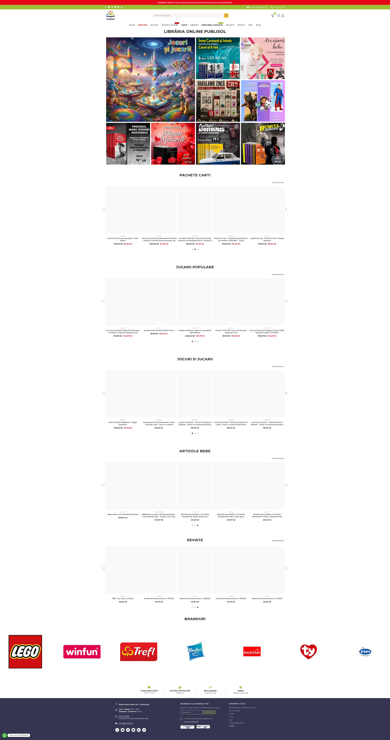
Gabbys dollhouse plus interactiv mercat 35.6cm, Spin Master (231, 331)
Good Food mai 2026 (195, 598)
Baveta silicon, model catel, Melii (231, 514)
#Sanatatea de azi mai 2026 (231, 598)
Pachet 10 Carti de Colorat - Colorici (267, 238)
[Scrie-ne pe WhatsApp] (4, 735)
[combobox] (188, 15)
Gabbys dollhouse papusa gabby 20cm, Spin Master (195, 331)
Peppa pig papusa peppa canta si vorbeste (159, 423)
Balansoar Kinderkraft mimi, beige (123, 514)
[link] (149, 690)
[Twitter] (121, 7)
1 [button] (192, 249)
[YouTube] (118, 7)
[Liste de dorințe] (279, 15)
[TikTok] (115, 7)
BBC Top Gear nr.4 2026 (122, 598)
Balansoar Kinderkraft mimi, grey (159, 514)
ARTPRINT (123, 596)
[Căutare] (190, 15)
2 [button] (195, 249)
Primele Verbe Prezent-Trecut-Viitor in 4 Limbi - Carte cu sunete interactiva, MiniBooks (267, 423)
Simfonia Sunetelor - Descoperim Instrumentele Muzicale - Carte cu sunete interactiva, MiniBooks (195, 423)
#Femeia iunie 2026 (159, 598)
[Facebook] (106, 7)
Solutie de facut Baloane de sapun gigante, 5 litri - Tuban (231, 423)
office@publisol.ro (126, 723)
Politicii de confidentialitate (191, 721)
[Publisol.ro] (82, 652)
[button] (104, 209)
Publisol (123, 236)
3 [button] (197, 249)
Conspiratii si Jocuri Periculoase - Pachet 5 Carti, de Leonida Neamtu (195, 239)
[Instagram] (109, 7)
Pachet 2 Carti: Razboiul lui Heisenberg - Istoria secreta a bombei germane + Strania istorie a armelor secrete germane (159, 239)
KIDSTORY (231, 420)
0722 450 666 (279, 7)
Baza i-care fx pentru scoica (267, 514)
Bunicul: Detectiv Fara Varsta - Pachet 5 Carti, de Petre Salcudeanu (231, 239)
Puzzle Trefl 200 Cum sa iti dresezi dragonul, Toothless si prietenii (267, 331)
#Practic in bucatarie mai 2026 (267, 598)
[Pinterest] (112, 7)
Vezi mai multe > (278, 182)
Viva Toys (123, 328)
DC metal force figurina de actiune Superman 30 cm (159, 331)
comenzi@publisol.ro (258, 7)
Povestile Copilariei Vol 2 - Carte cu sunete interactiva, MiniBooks (123, 423)
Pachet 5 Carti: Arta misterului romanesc (123, 238)
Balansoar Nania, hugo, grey (195, 514)
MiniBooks (123, 420)
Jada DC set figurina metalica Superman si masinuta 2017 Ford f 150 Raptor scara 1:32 (122, 331)
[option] (123, 215)
